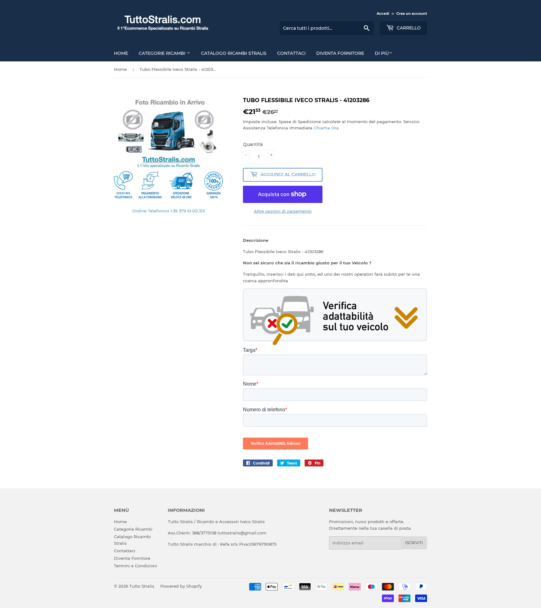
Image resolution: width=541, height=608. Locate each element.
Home (121, 53)
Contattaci (291, 53)
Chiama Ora (326, 127)
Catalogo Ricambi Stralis (233, 53)
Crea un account (411, 13)
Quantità (253, 144)
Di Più (382, 53)
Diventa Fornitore (340, 53)
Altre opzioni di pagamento (283, 211)
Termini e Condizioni (135, 565)
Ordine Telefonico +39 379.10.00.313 (168, 210)
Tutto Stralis (141, 586)
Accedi (383, 13)
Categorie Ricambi (163, 53)
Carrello (408, 28)
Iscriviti (414, 542)
